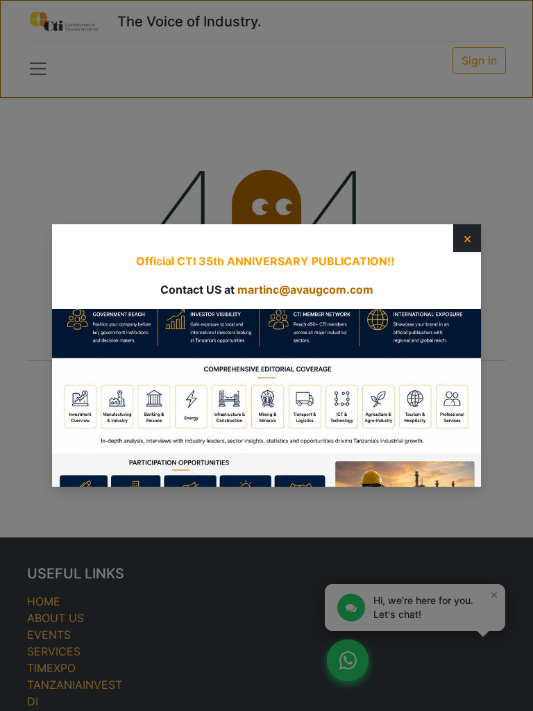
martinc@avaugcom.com (305, 289)
